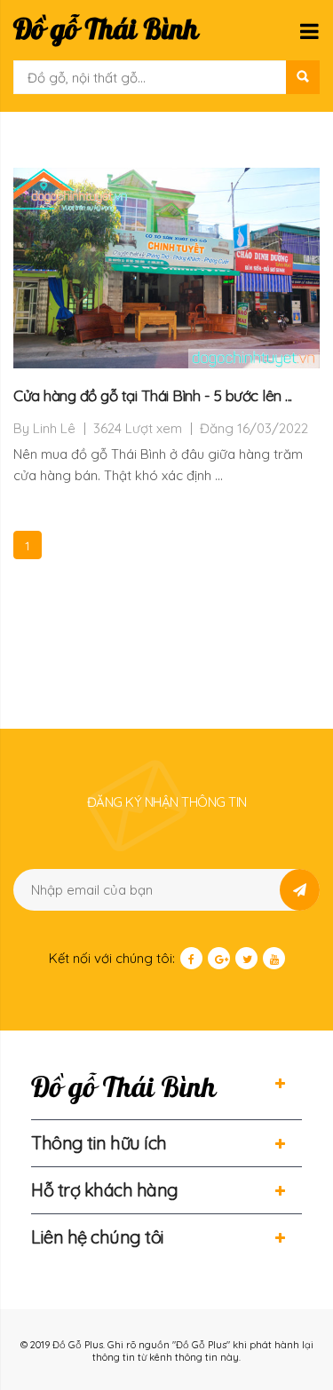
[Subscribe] (300, 890)
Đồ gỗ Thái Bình (105, 30)
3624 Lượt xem (137, 428)
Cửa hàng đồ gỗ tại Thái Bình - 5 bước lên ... (152, 395)
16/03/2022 (272, 428)
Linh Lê (54, 428)
